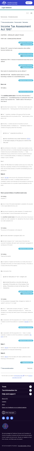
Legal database (7, 7)
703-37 (6, 356)
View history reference (25, 42)
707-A (28, 138)
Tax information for (9, 390)
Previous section (18, 22)
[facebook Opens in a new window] (3, 418)
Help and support (8, 394)
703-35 (6, 347)
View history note (27, 44)
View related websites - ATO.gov (24, 445)
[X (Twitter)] (7, 418)
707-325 (6, 177)
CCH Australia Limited (19, 375)
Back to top (30, 368)
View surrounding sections (7, 22)
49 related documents (13, 16)
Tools (4, 387)
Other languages (9, 412)
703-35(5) (26, 321)
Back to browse (4, 16)
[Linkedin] (11, 418)
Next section (25, 22)
